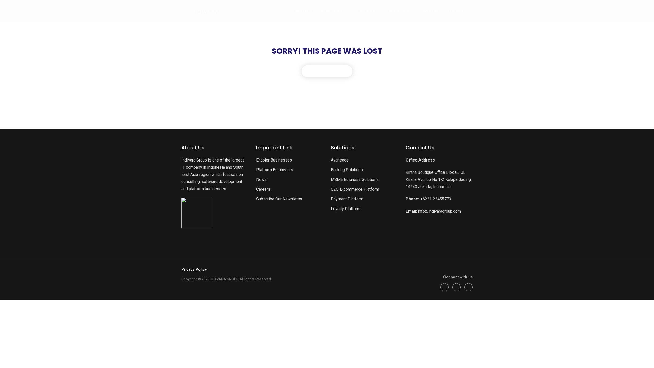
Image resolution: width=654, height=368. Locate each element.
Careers (263, 189)
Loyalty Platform (345, 208)
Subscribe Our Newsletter (279, 199)
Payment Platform (347, 199)
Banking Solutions (347, 169)
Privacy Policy (194, 269)
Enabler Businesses (274, 160)
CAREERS (430, 11)
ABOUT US (303, 11)
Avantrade (340, 160)
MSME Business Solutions (355, 179)
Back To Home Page (327, 71)
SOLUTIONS (365, 11)
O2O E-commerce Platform (355, 189)
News (261, 179)
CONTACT (456, 11)
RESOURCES (399, 11)
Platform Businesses (275, 169)
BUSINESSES (331, 11)
